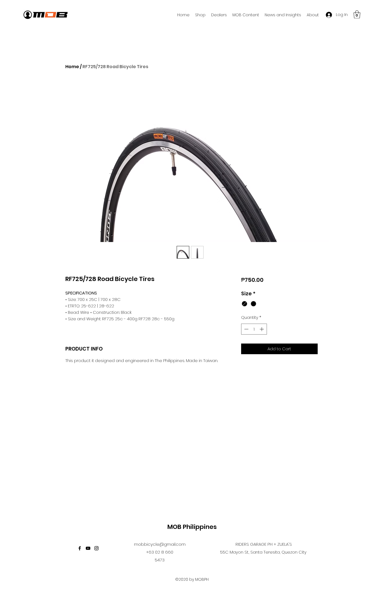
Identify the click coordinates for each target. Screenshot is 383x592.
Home (72, 66)
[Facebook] (79, 548)
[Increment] (262, 329)
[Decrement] (246, 329)
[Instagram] (96, 548)
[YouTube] (88, 548)
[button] (357, 14)
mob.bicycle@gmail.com (160, 544)
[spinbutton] (254, 329)
